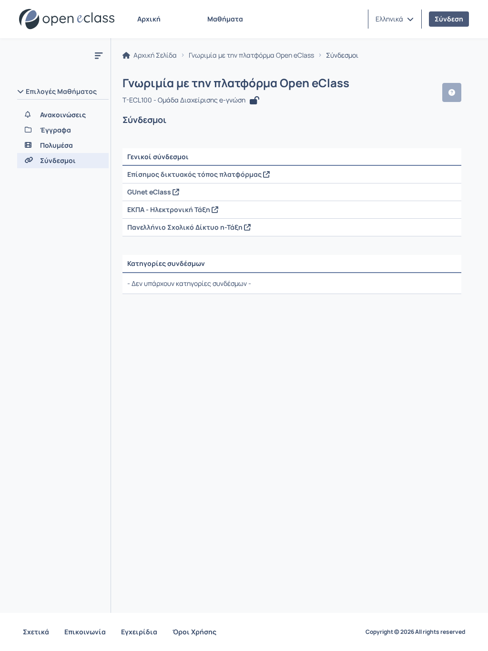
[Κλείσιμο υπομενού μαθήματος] (99, 55)
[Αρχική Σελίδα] (66, 19)
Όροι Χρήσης (194, 631)
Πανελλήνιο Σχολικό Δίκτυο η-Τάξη (185, 227)
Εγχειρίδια (139, 631)
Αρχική (149, 18)
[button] (395, 19)
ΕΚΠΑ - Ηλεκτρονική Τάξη (169, 209)
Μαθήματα (225, 18)
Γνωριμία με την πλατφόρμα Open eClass (251, 55)
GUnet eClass (150, 191)
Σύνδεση (449, 18)
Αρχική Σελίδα (154, 55)
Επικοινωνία (85, 631)
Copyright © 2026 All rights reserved (415, 632)
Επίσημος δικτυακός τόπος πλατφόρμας (195, 174)
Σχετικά (36, 631)
